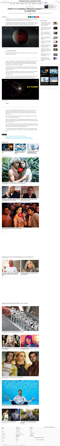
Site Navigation (32, 433)
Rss (38, 439)
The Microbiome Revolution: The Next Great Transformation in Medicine (20, 152)
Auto (2, 438)
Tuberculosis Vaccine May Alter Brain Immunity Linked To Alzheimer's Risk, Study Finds (32, 152)
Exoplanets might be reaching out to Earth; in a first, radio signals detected (18, 137)
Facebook (42, 437)
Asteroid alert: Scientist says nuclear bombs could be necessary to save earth (19, 138)
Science (26, 3)
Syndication (18, 431)
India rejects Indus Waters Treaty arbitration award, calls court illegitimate (46, 38)
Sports (30, 3)
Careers (31, 431)
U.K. (16, 441)
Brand (31, 430)
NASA (7, 128)
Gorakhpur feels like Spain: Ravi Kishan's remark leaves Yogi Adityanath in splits (46, 54)
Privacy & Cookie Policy (20, 434)
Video (3, 441)
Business (17, 3)
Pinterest (42, 439)
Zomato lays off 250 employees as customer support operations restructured (46, 42)
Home (11, 3)
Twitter (36, 437)
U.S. (16, 442)
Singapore (17, 439)
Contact (31, 434)
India (17, 438)
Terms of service (18, 433)
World (3, 431)
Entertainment (34, 3)
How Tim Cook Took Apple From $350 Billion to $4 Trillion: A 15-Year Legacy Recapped (46, 45)
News (14, 3)
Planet (17, 129)
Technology (22, 3)
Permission (18, 430)
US (2, 430)
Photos (3, 440)
